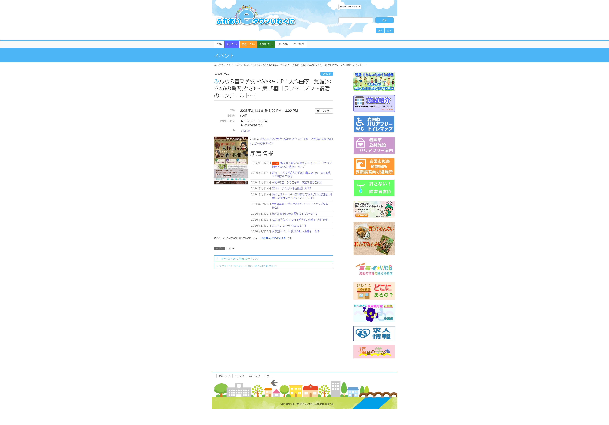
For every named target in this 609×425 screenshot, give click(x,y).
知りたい (239, 375)
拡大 (389, 30)
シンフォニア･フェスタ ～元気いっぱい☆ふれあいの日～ (248, 266)
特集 (267, 375)
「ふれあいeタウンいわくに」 (273, 238)
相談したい (224, 375)
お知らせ (327, 73)
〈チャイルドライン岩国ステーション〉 (239, 258)
